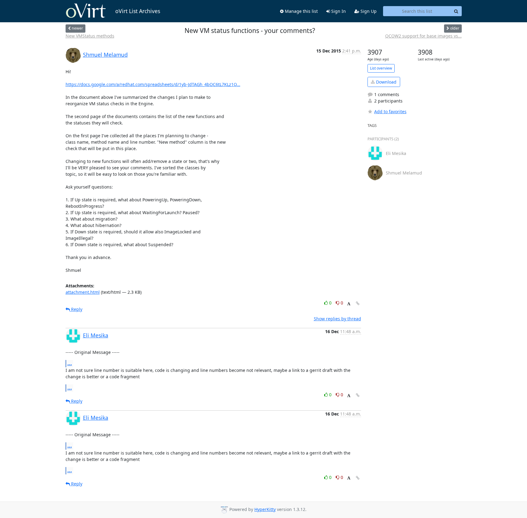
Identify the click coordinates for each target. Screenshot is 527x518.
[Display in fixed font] (349, 304)
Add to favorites (390, 111)
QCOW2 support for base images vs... (423, 36)
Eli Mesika (95, 335)
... (69, 363)
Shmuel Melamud (105, 54)
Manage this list (301, 11)
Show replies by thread (337, 319)
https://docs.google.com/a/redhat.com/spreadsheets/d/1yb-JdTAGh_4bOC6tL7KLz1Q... (153, 84)
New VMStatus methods (90, 36)
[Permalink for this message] (357, 303)
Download (385, 82)
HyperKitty (265, 509)
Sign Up (368, 11)
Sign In (338, 11)
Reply (76, 309)
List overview (381, 68)
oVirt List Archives (137, 11)
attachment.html (83, 292)
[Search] (456, 11)
